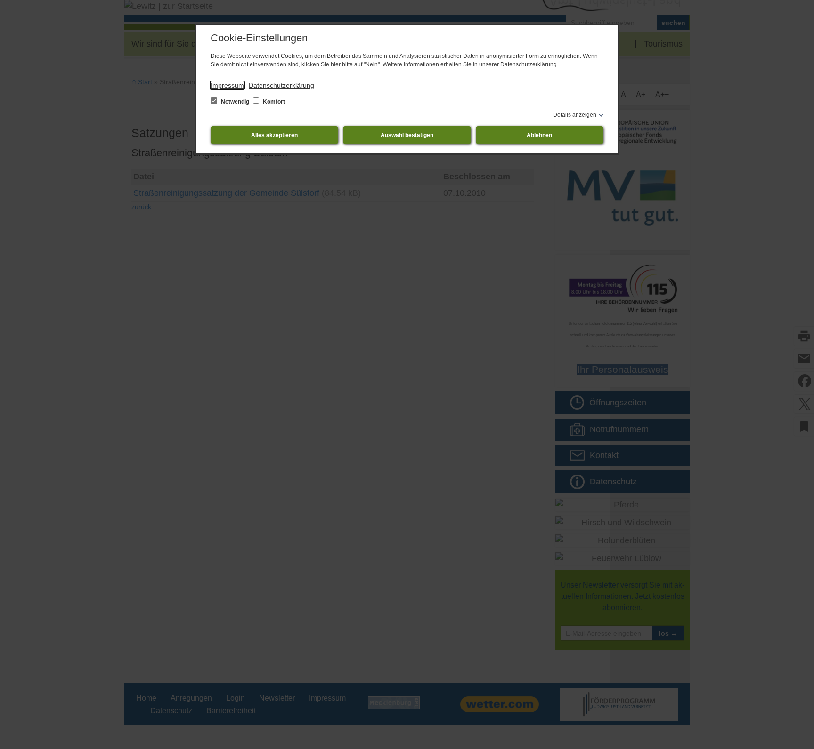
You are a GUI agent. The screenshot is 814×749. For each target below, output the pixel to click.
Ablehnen (539, 135)
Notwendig (235, 101)
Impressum (227, 85)
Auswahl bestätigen (407, 135)
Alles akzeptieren (274, 135)
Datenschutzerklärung (281, 85)
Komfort (273, 101)
